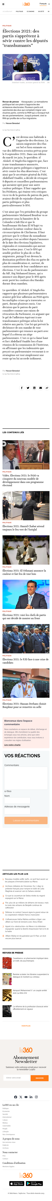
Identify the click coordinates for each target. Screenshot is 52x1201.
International (7, 1117)
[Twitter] (20, 1096)
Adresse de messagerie (17, 806)
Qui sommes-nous (9, 1142)
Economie (30, 11)
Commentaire (11, 765)
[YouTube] (26, 1096)
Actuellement (7, 11)
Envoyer (40, 1078)
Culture (5, 1120)
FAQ (4, 1156)
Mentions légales (8, 1166)
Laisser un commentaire (26, 820)
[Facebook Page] (15, 1096)
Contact (5, 1159)
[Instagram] (36, 1096)
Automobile (7, 1126)
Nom (7, 796)
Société (41, 11)
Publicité (6, 1145)
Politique (19, 11)
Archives (6, 1148)
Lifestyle (6, 1131)
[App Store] (16, 1183)
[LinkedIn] (31, 1096)
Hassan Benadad (13, 123)
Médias (5, 1123)
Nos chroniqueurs (9, 1134)
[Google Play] (34, 1183)
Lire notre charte (12, 745)
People (5, 1129)
